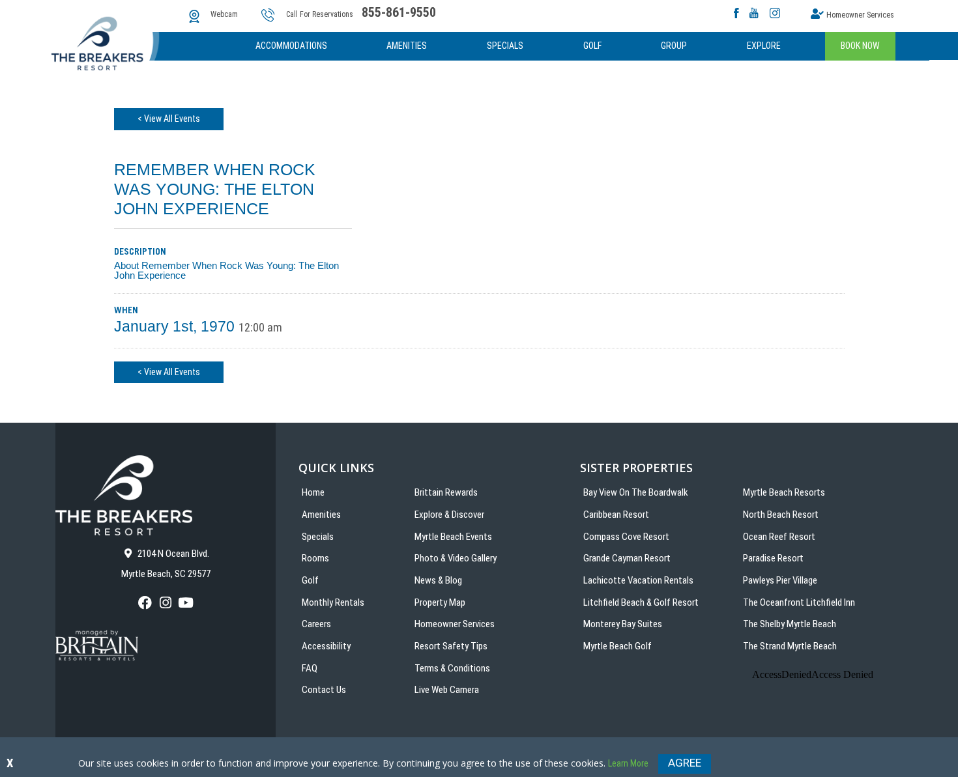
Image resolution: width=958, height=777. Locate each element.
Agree (684, 762)
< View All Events (169, 118)
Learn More (628, 763)
